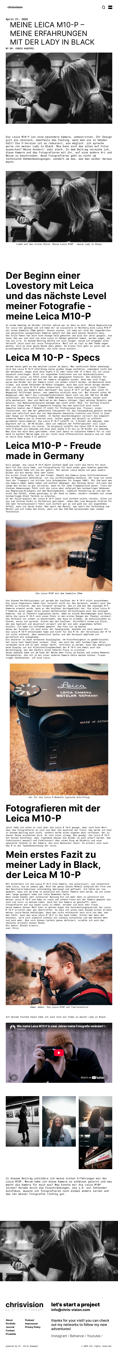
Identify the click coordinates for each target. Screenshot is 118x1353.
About (9, 1320)
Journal (10, 1327)
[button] (110, 7)
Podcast (29, 1320)
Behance (77, 1336)
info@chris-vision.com (70, 1310)
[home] (15, 7)
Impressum (31, 1323)
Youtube (93, 1336)
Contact (10, 1330)
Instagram (59, 1336)
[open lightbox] (22, 1121)
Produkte (11, 1333)
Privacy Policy (32, 1327)
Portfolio (10, 1323)
